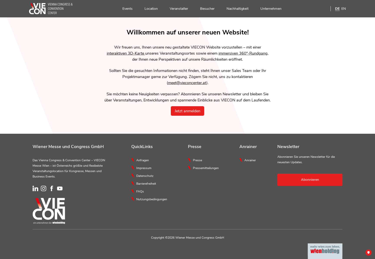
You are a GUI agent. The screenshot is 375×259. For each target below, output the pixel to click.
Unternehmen (270, 8)
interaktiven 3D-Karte (126, 53)
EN (343, 8)
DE (337, 8)
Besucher (207, 8)
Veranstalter (179, 8)
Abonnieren (310, 179)
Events (127, 8)
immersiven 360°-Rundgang (243, 53)
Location (151, 8)
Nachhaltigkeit (237, 8)
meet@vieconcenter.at (187, 82)
